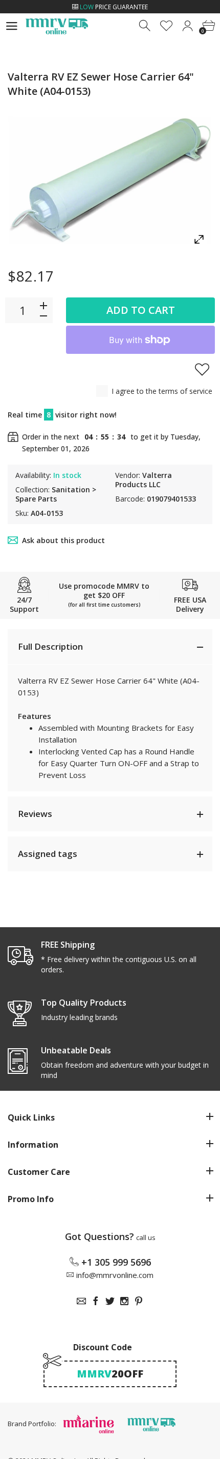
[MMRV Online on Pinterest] (138, 1301)
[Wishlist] (166, 26)
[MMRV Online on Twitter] (110, 1301)
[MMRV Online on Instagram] (124, 1301)
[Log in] (187, 26)
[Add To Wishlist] (202, 369)
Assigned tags (47, 854)
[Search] (145, 26)
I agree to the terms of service (162, 391)
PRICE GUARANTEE (114, 7)
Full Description (50, 646)
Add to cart (140, 310)
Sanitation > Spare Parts (55, 494)
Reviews (35, 814)
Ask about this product (63, 540)
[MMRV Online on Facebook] (96, 1301)
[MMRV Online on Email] (81, 1301)
